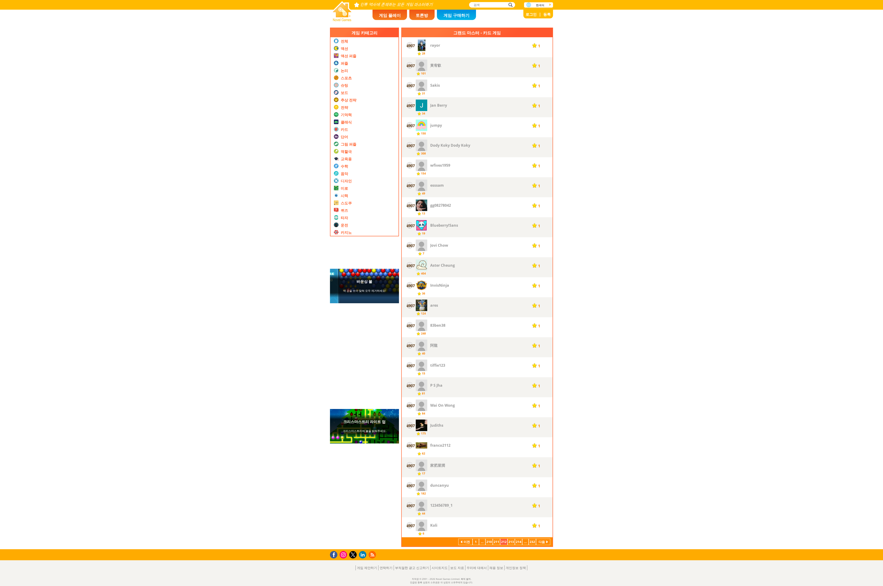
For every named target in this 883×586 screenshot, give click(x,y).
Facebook (335, 554)
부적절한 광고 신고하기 (412, 568)
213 (511, 542)
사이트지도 (440, 568)
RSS (372, 555)
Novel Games (342, 9)
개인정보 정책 (516, 568)
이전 (467, 542)
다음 (542, 542)
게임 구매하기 (457, 15)
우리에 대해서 (477, 568)
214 (518, 542)
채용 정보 (496, 568)
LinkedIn (363, 555)
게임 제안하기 (367, 568)
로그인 (531, 14)
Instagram (344, 554)
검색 (509, 5)
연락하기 (386, 568)
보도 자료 (457, 568)
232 (532, 542)
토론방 (422, 15)
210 (489, 542)
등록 (547, 14)
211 (496, 542)
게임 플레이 (390, 15)
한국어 (540, 5)
